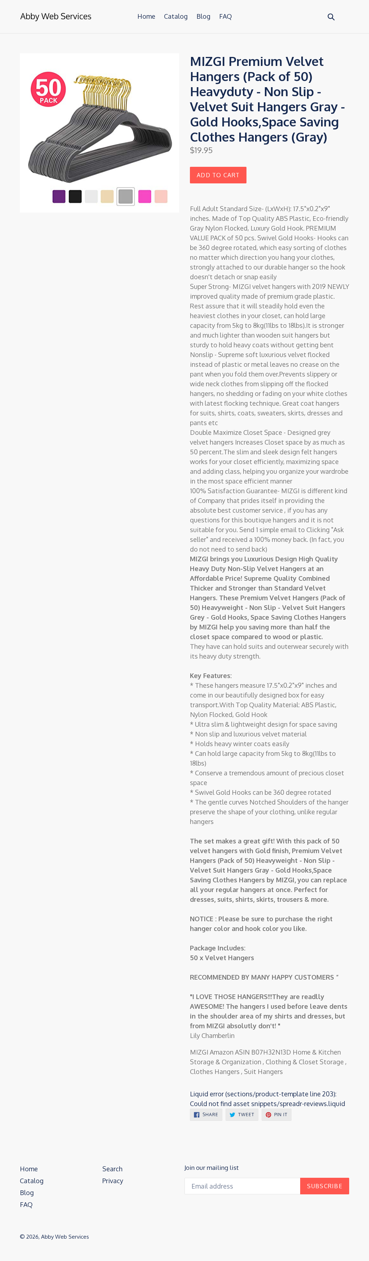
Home (146, 16)
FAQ (225, 16)
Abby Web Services (65, 1236)
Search (112, 1169)
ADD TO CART (218, 175)
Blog (203, 16)
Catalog (176, 16)
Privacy (112, 1181)
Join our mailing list (211, 1167)
